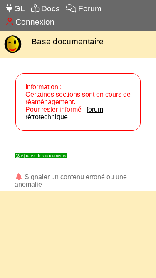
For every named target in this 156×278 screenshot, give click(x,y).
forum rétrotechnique (64, 113)
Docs (49, 8)
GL (18, 8)
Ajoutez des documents (43, 155)
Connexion (33, 22)
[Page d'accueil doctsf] (12, 51)
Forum (89, 8)
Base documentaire (68, 41)
